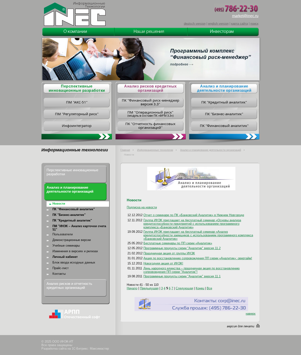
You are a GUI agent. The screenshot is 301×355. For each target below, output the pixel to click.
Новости (58, 203)
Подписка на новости (142, 207)
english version (218, 23)
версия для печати (240, 326)
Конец (200, 288)
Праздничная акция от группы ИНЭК (169, 253)
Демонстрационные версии (71, 240)
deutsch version (195, 23)
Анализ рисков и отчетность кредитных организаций (69, 286)
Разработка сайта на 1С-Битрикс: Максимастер (75, 348)
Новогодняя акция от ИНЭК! (163, 263)
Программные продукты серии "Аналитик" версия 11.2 (182, 248)
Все (209, 288)
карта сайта (239, 23)
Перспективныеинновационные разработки (77, 88)
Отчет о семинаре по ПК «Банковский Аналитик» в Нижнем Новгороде (193, 215)
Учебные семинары (66, 245)
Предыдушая (149, 288)
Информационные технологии (155, 150)
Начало (132, 288)
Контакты (59, 273)
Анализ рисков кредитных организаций (150, 88)
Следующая (184, 288)
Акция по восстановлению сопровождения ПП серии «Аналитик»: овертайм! (197, 258)
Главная (125, 150)
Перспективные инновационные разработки (72, 172)
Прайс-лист (60, 268)
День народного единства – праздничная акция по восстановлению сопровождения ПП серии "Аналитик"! (191, 270)
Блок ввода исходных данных (73, 262)
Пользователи (62, 234)
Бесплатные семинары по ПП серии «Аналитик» (177, 243)
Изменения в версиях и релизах (75, 251)
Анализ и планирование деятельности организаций (224, 88)
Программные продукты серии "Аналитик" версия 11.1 (182, 276)
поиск (254, 23)
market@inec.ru (245, 16)
